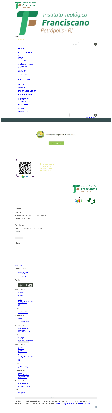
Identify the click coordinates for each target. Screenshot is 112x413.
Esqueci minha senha (91, 117)
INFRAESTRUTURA (27, 91)
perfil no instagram (23, 273)
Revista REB (21, 99)
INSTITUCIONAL (26, 52)
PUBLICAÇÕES (25, 95)
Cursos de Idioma (22, 74)
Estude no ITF (24, 79)
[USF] (84, 192)
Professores (21, 57)
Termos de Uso (83, 403)
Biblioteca (20, 58)
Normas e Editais (22, 60)
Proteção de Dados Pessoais (25, 340)
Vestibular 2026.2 (22, 87)
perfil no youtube (22, 275)
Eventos (20, 67)
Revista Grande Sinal (23, 98)
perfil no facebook (23, 272)
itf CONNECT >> (42, 115)
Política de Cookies (23, 341)
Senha (75, 44)
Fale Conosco (21, 108)
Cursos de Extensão (23, 76)
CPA (19, 61)
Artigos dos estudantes (24, 101)
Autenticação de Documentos (25, 64)
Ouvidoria (20, 109)
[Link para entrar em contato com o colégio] (96, 407)
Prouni (20, 83)
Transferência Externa (24, 86)
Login (78, 42)
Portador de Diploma (23, 84)
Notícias (20, 63)
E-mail (17, 232)
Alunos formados (22, 66)
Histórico (20, 55)
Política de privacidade (66, 403)
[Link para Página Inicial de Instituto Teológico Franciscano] (25, 7)
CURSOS (22, 71)
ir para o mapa (18, 265)
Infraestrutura (21, 306)
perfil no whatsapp (23, 276)
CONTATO (23, 105)
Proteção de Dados (23, 111)
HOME (21, 48)
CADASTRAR (19, 238)
